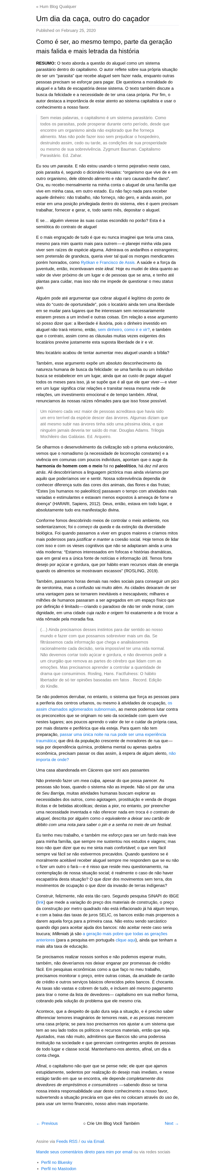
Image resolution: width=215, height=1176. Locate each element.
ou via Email (92, 1141)
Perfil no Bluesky (56, 1162)
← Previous (47, 1123)
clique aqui (125, 940)
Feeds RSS (66, 1141)
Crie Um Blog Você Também (113, 1123)
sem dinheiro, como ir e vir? (124, 329)
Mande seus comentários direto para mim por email (84, 1152)
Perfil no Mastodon (58, 1168)
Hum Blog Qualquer (58, 6)
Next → (172, 1123)
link (41, 902)
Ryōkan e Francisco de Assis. (108, 262)
